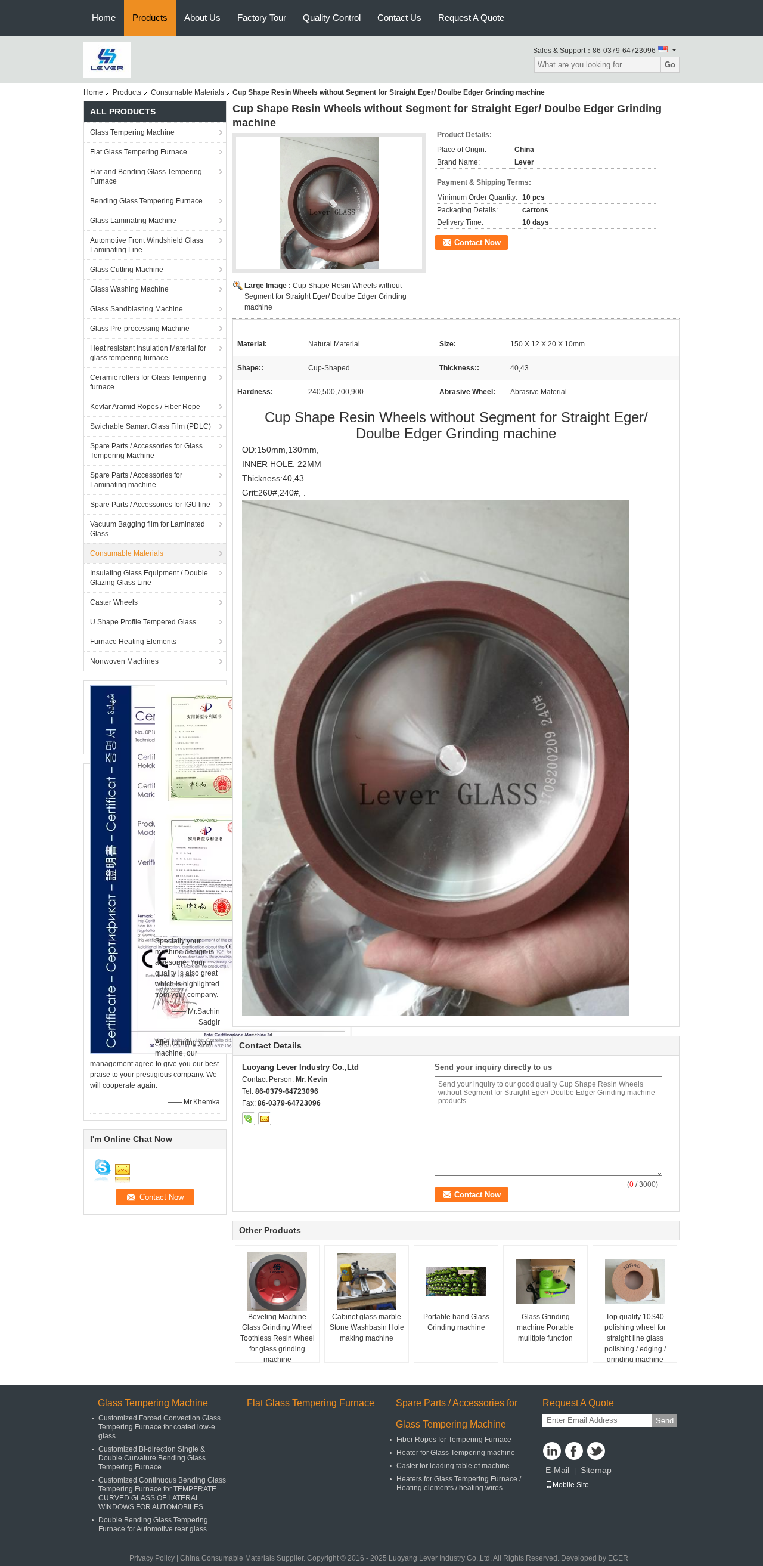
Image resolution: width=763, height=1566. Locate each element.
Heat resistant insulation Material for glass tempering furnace (148, 353)
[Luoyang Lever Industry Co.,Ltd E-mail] (264, 1118)
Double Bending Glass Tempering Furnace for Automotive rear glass (153, 1524)
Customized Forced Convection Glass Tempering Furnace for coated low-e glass (159, 1427)
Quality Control (332, 18)
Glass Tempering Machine (132, 132)
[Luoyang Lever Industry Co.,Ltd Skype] (248, 1118)
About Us (202, 18)
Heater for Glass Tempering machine (455, 1453)
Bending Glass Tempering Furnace (146, 201)
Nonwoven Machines (124, 661)
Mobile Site (571, 1485)
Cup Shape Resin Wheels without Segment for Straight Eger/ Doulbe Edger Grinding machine (325, 296)
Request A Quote (471, 18)
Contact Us (399, 18)
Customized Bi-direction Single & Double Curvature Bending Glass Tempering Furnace (152, 1458)
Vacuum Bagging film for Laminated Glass (147, 529)
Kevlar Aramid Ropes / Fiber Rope (145, 407)
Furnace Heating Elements (133, 641)
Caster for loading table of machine (453, 1466)
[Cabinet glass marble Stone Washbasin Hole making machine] (366, 1281)
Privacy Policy (152, 1558)
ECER (618, 1558)
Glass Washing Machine (129, 289)
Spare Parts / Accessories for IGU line (150, 504)
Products (150, 18)
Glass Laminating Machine (133, 220)
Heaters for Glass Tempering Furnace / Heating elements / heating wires (458, 1483)
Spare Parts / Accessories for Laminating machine (136, 480)
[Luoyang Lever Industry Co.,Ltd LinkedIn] (552, 1451)
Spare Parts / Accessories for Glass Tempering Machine (146, 451)
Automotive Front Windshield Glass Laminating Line (146, 245)
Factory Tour (261, 18)
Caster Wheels (114, 602)
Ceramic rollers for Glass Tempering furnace (148, 382)
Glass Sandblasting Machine (136, 309)
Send (665, 1420)
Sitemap (596, 1470)
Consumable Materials (187, 92)
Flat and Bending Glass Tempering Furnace (146, 176)
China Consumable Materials (227, 1558)
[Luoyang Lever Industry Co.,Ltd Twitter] (596, 1451)
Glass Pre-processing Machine (140, 328)
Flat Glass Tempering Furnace (138, 152)
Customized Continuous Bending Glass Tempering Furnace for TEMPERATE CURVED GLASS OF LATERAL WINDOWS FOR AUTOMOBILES (162, 1493)
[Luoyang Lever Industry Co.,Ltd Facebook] (574, 1451)
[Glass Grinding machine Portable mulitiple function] (545, 1281)
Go (670, 64)
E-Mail (557, 1470)
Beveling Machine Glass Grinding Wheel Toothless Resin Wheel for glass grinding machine (277, 1338)
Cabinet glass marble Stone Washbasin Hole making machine (367, 1327)
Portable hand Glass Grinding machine (456, 1322)
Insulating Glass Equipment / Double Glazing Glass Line (149, 578)
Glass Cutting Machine (126, 269)
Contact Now (477, 242)
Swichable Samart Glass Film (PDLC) (150, 426)
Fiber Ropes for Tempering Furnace (453, 1439)
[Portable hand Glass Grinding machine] (456, 1281)
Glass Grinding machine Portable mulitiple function (545, 1327)
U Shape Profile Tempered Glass (143, 622)
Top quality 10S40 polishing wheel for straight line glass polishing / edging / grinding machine (635, 1338)
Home (104, 18)
